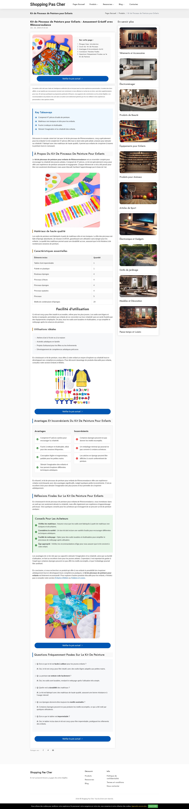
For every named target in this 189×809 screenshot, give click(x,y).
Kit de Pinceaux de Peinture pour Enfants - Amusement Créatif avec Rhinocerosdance (71, 23)
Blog (121, 4)
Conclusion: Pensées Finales (89, 51)
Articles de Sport (128, 208)
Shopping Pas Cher (41, 772)
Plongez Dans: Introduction (88, 44)
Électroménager (127, 84)
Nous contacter (113, 786)
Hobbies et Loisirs (78, 578)
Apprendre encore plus (138, 806)
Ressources (108, 4)
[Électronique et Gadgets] (138, 224)
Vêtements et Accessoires (132, 53)
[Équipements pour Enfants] (138, 131)
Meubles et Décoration (131, 300)
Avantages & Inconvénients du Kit (91, 49)
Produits (93, 4)
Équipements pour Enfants (132, 146)
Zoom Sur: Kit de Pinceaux (88, 46)
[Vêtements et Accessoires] (138, 38)
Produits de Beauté (129, 115)
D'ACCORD (153, 806)
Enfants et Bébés (61, 578)
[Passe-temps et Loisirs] (138, 317)
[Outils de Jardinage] (138, 255)
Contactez (133, 4)
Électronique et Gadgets (132, 238)
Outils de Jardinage (129, 269)
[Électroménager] (138, 69)
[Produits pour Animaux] (138, 162)
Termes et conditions (115, 782)
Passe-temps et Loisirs (130, 331)
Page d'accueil (79, 4)
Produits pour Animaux (131, 177)
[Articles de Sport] (138, 193)
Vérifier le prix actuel (71, 78)
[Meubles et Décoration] (138, 286)
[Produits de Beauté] (138, 100)
